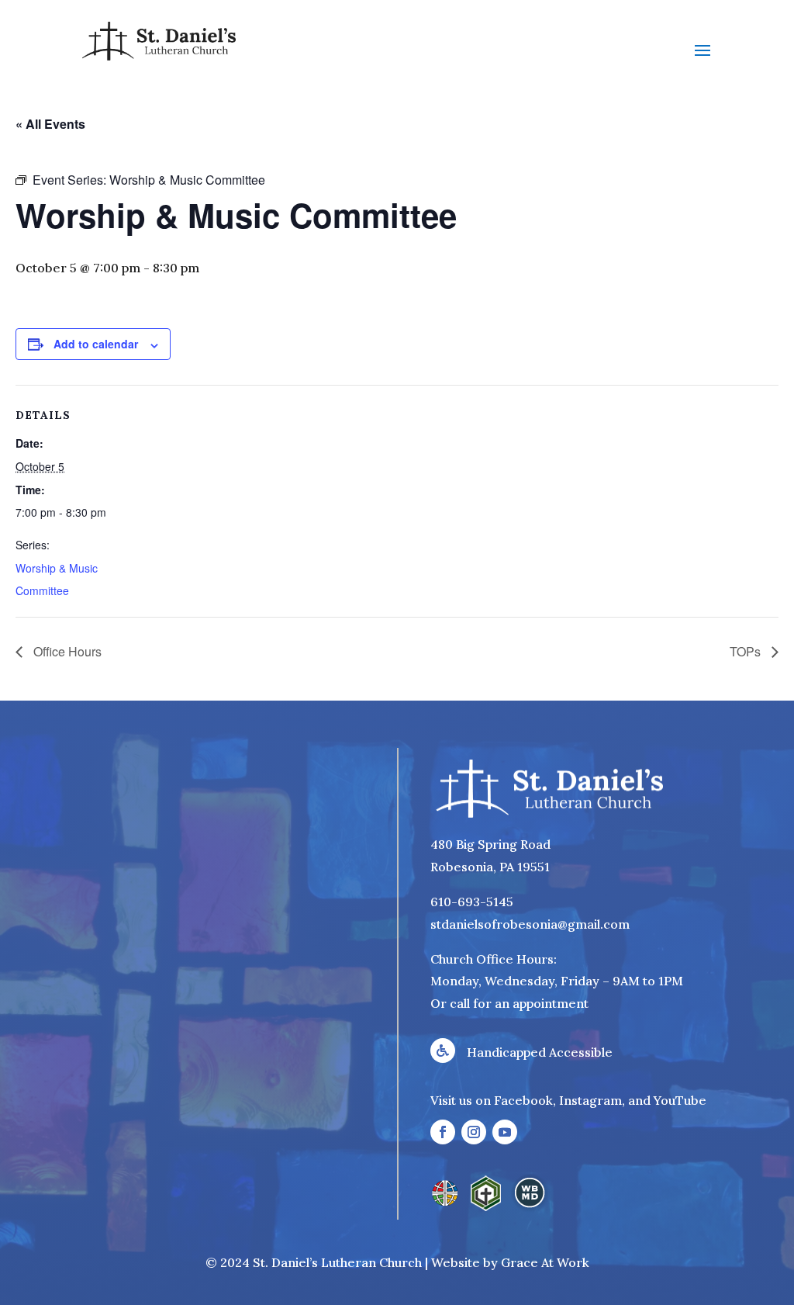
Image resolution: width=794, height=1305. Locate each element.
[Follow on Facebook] (442, 1132)
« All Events (50, 124)
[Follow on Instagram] (473, 1132)
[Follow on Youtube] (504, 1132)
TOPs (747, 651)
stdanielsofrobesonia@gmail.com (530, 924)
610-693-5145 (471, 901)
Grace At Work (545, 1262)
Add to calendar (96, 343)
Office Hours (66, 651)
